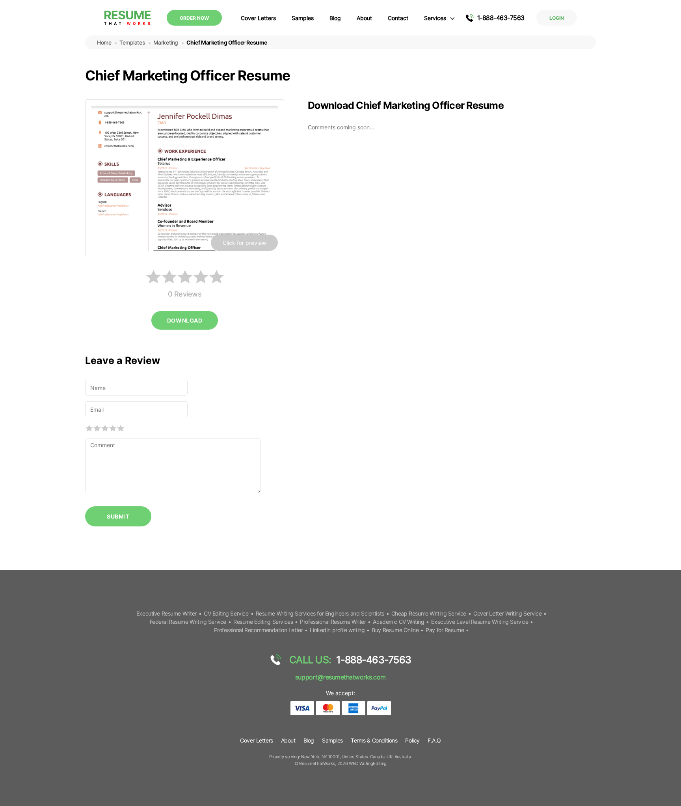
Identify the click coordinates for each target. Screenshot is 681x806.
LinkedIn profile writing (337, 630)
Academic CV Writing (398, 621)
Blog (335, 18)
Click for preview (244, 242)
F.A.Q (434, 740)
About (364, 18)
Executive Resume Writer (166, 613)
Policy (412, 740)
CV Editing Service (226, 613)
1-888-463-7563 (501, 18)
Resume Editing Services (263, 621)
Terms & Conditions (374, 740)
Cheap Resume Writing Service (428, 613)
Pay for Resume (445, 630)
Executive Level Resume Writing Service (479, 621)
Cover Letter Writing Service (507, 613)
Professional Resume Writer (333, 621)
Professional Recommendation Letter (258, 630)
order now (194, 18)
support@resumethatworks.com (340, 677)
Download (185, 320)
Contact (398, 18)
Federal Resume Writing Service (188, 621)
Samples (303, 18)
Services (435, 18)
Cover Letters (258, 18)
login (556, 18)
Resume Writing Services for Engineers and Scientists (320, 613)
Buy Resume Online (395, 630)
